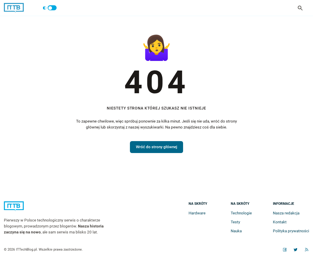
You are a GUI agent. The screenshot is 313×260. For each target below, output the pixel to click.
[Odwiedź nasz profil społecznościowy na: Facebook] (284, 249)
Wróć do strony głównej (156, 147)
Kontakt (280, 222)
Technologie (241, 213)
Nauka (236, 231)
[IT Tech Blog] (14, 8)
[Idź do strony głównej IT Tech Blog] (59, 209)
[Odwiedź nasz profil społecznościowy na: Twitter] (295, 249)
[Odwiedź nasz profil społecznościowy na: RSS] (306, 249)
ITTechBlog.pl (26, 249)
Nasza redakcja (286, 213)
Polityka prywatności (291, 231)
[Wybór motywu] (50, 8)
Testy (235, 222)
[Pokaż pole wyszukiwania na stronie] (300, 8)
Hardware (197, 213)
